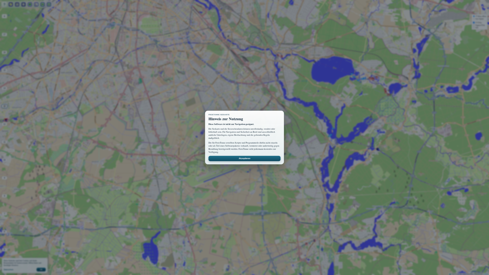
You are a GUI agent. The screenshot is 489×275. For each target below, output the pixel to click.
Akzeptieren (244, 158)
